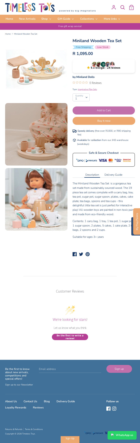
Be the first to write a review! (70, 337)
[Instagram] (114, 409)
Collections (87, 19)
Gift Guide (64, 19)
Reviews (38, 407)
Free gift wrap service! (70, 26)
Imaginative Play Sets (87, 89)
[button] (104, 66)
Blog (47, 401)
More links (110, 19)
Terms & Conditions (34, 429)
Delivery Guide (113, 175)
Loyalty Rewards (15, 407)
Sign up (119, 369)
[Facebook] (108, 409)
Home (9, 19)
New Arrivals (27, 19)
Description (92, 175)
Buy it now (103, 121)
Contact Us (30, 401)
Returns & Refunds (13, 429)
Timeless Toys (28, 433)
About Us (11, 401)
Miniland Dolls (85, 77)
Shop (44, 19)
